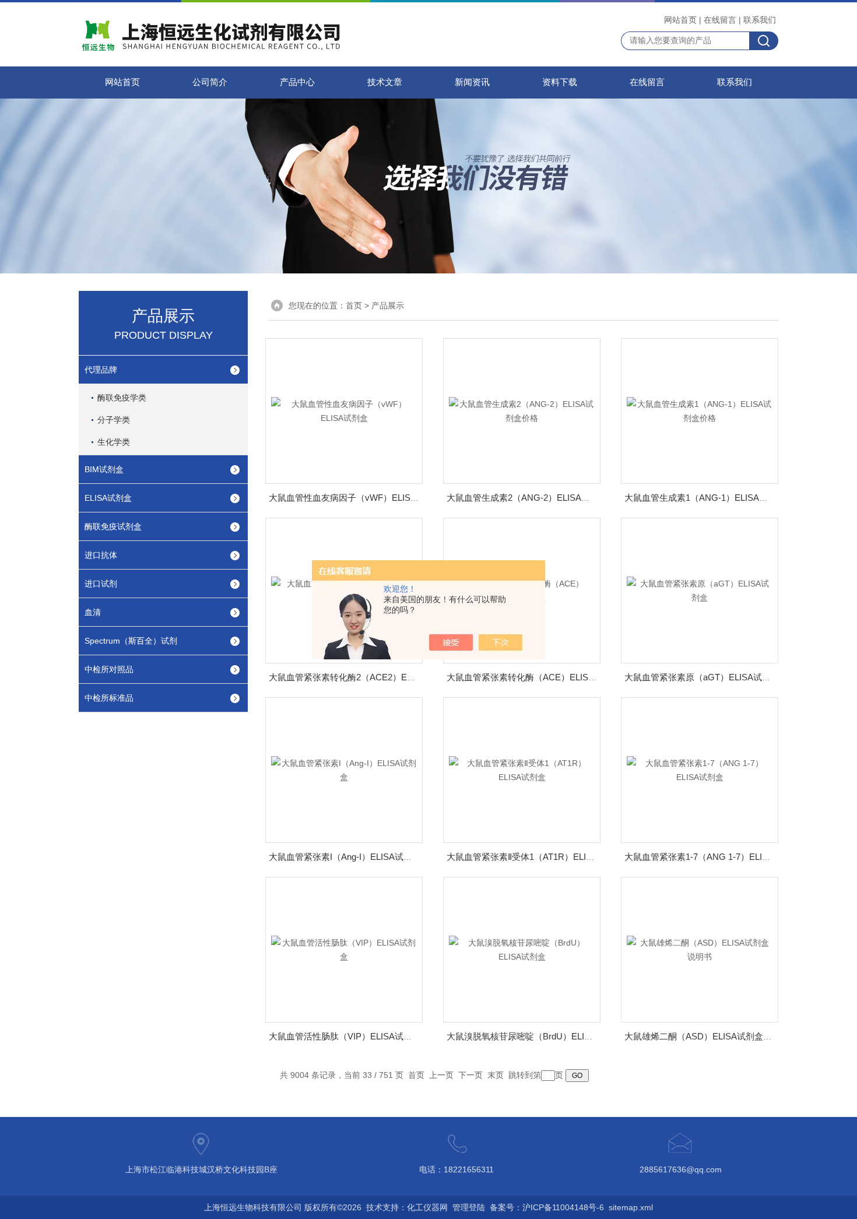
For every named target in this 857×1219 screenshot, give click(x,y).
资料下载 (559, 82)
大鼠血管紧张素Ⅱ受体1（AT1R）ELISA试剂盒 (535, 857)
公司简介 (209, 82)
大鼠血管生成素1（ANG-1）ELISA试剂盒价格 (713, 498)
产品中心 (297, 82)
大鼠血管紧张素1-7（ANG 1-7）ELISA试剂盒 (712, 857)
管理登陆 (468, 1207)
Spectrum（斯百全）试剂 (131, 640)
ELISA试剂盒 (108, 498)
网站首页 (680, 19)
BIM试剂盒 (104, 469)
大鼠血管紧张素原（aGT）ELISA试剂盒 (701, 677)
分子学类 (113, 419)
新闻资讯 (472, 82)
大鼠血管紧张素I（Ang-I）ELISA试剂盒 (345, 857)
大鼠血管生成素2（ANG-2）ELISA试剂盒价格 (536, 498)
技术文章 (384, 82)
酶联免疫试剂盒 (113, 526)
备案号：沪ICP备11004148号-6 (547, 1207)
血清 (93, 612)
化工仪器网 (427, 1207)
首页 (354, 305)
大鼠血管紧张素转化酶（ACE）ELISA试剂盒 (533, 677)
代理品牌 (101, 369)
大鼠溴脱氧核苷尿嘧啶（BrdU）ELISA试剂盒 (534, 1036)
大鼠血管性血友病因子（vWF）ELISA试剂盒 (355, 498)
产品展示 (387, 305)
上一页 (441, 1075)
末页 (495, 1075)
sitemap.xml (631, 1207)
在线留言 (720, 19)
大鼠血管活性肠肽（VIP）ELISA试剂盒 (345, 1036)
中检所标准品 (109, 697)
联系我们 (759, 19)
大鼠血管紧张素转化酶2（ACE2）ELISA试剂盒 (360, 677)
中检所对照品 (109, 669)
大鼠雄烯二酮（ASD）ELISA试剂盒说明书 (706, 1036)
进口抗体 (101, 555)
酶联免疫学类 (121, 397)
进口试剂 (101, 583)
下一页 (470, 1075)
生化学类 (113, 442)
